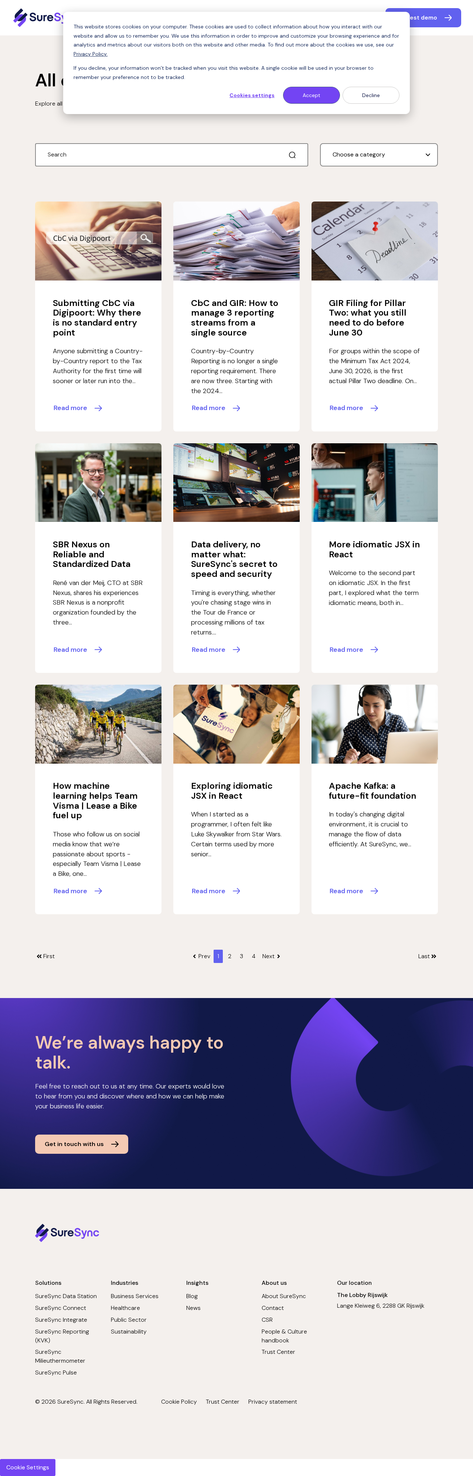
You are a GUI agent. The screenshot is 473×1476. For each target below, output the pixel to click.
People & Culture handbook (284, 1336)
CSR (267, 1320)
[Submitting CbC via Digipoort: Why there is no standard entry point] (98, 241)
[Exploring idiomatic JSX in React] (236, 724)
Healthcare (125, 1308)
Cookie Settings (27, 1467)
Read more (70, 407)
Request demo (416, 17)
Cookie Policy (179, 1402)
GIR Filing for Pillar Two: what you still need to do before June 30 (367, 317)
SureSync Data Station (66, 1296)
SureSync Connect (60, 1308)
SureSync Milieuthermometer (60, 1356)
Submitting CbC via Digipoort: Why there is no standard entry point (97, 317)
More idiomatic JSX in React (374, 549)
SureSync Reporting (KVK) (62, 1336)
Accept (311, 95)
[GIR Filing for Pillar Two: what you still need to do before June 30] (375, 241)
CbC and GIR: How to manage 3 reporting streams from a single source (234, 317)
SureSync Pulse (56, 1372)
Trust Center (278, 1352)
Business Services (135, 1296)
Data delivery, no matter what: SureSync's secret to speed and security (234, 559)
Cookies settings (252, 95)
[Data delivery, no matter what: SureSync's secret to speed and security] (236, 482)
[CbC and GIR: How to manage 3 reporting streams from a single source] (236, 241)
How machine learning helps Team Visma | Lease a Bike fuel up (95, 800)
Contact (273, 1308)
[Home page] (48, 17)
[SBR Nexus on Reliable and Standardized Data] (98, 482)
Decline (371, 95)
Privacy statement (272, 1402)
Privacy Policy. (91, 54)
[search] (292, 155)
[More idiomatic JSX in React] (375, 482)
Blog (192, 1296)
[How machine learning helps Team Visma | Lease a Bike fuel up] (98, 724)
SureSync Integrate (61, 1320)
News (193, 1308)
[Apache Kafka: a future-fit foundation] (375, 724)
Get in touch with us (74, 1144)
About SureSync (284, 1296)
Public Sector (129, 1320)
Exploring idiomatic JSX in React (232, 790)
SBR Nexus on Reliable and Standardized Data (91, 554)
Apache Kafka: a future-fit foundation (372, 790)
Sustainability (129, 1331)
